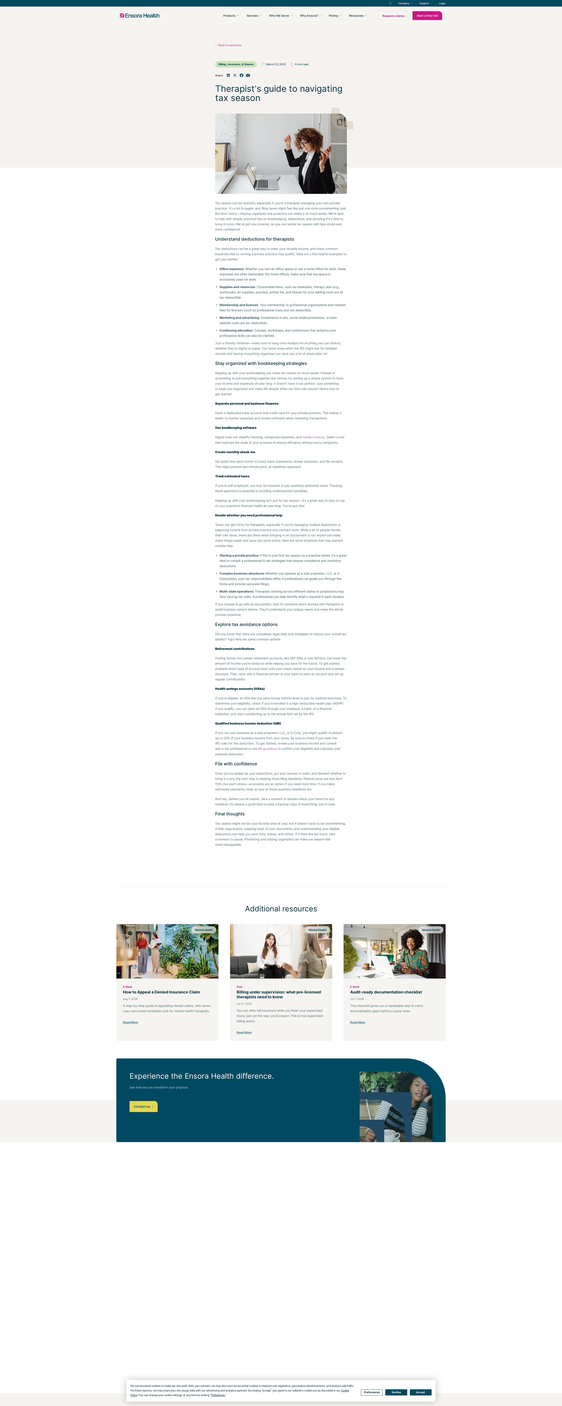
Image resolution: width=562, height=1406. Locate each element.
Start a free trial (427, 15)
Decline (396, 1392)
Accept (420, 1392)
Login (442, 3)
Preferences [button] (218, 1395)
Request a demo (393, 16)
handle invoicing (314, 437)
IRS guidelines (267, 748)
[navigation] (304, 16)
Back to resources (230, 45)
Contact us (142, 1106)
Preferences (372, 1392)
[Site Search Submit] (390, 3)
